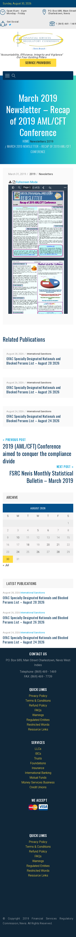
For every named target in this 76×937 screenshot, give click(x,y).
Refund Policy (38, 705)
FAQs (38, 710)
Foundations (38, 763)
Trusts (38, 758)
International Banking (38, 773)
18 (27, 545)
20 (48, 545)
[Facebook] (6, 24)
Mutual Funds (38, 777)
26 (38, 552)
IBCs (38, 753)
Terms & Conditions (38, 701)
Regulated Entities (38, 720)
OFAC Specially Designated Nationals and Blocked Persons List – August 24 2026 (33, 418)
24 (17, 552)
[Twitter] (10, 24)
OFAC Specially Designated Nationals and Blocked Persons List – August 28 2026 (33, 360)
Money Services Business (38, 782)
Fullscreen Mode (27, 182)
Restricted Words (38, 725)
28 (58, 552)
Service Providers (38, 63)
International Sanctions (39, 354)
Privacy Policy (38, 696)
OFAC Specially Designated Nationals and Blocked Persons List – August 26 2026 (33, 389)
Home (26, 141)
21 (58, 545)
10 (17, 538)
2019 (50, 141)
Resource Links (38, 729)
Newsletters (38, 141)
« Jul (6, 565)
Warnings (38, 715)
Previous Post (16, 440)
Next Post (64, 467)
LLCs (38, 749)
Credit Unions (38, 787)
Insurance (38, 768)
